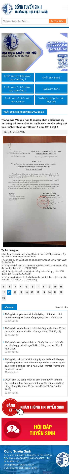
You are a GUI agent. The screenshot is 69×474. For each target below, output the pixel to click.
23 (3, 298)
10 (55, 286)
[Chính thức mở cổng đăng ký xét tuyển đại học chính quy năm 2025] (35, 52)
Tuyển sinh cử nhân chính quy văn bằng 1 (17, 77)
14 (15, 292)
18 (38, 292)
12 (3, 292)
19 (44, 292)
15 (21, 292)
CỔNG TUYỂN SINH (28, 7)
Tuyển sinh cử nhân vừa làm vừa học (17, 100)
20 (49, 292)
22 (61, 292)
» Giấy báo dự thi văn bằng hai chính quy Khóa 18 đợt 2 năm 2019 (34, 260)
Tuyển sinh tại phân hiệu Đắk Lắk (51, 100)
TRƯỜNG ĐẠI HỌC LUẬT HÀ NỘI (31, 11)
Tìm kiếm (59, 21)
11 (61, 286)
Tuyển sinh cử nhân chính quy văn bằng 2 (17, 88)
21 (55, 292)
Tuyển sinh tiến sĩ (51, 88)
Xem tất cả (60, 307)
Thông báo (9, 307)
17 (32, 292)
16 (26, 292)
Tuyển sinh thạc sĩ (51, 77)
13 (9, 292)
